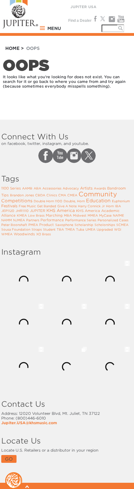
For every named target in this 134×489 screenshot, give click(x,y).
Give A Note (67, 206)
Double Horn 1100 (48, 201)
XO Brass (43, 234)
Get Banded (46, 206)
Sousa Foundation (15, 229)
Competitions (16, 200)
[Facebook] (94, 19)
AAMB (27, 188)
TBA (60, 229)
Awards (100, 188)
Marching (54, 215)
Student (49, 229)
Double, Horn (74, 201)
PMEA (33, 225)
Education (98, 201)
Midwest (79, 215)
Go (9, 459)
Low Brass (36, 215)
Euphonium (121, 201)
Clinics (51, 195)
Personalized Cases (113, 220)
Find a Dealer (80, 20)
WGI (117, 229)
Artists (86, 188)
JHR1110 (22, 211)
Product (46, 225)
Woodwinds (24, 234)
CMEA (72, 195)
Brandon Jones (22, 195)
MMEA (93, 215)
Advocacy (71, 188)
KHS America (60, 210)
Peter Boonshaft (14, 225)
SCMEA (122, 225)
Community (98, 194)
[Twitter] (102, 19)
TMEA (70, 229)
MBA (68, 215)
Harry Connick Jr (91, 206)
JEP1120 (7, 211)
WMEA (6, 234)
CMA (62, 195)
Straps (36, 229)
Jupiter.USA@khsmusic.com (29, 422)
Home (12, 48)
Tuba (80, 229)
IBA (118, 206)
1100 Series (11, 188)
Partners (32, 220)
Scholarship (83, 225)
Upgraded (105, 229)
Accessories (51, 188)
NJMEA (19, 220)
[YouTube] (121, 19)
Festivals (9, 206)
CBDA (40, 195)
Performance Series (80, 220)
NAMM (6, 220)
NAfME (118, 215)
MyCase (105, 215)
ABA (37, 188)
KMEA (22, 215)
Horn (110, 206)
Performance (52, 220)
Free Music (27, 206)
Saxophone (64, 225)
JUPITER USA (83, 7)
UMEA (90, 229)
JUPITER (37, 211)
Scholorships (104, 225)
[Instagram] (112, 19)
